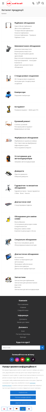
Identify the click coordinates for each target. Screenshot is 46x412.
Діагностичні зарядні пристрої (25, 269)
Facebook (12, 359)
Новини (23, 307)
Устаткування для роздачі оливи (26, 224)
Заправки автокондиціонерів (25, 162)
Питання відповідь (23, 334)
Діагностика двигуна (22, 266)
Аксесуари (32, 60)
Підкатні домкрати (21, 174)
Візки (22, 193)
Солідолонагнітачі (21, 226)
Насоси (27, 193)
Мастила (17, 287)
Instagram (17, 359)
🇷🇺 (29, 409)
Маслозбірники (20, 222)
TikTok (33, 359)
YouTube (22, 359)
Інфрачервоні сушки (21, 145)
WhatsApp (28, 359)
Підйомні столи (20, 37)
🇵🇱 (4, 409)
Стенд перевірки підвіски (23, 205)
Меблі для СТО (33, 110)
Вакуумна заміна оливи (23, 229)
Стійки (17, 193)
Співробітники (23, 310)
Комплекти (18, 63)
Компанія (23, 300)
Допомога (23, 319)
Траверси (32, 35)
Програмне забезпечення (23, 264)
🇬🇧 (10, 409)
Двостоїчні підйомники (22, 28)
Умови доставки (23, 322)
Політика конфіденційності (23, 397)
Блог (23, 331)
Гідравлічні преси (20, 191)
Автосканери (19, 257)
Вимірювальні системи (22, 129)
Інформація (23, 315)
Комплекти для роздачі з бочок (25, 231)
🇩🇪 (16, 409)
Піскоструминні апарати (23, 148)
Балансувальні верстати (23, 51)
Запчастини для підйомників (24, 280)
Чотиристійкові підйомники (24, 31)
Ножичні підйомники (22, 33)
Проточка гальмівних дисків (24, 243)
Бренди (23, 337)
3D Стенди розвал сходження (25, 79)
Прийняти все (23, 392)
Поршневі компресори (22, 95)
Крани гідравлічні (34, 191)
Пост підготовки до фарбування (25, 143)
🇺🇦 (23, 409)
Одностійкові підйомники (23, 26)
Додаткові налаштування (23, 403)
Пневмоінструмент (21, 110)
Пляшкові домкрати (21, 176)
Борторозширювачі (21, 60)
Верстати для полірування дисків (26, 58)
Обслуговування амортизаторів (25, 245)
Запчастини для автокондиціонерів (27, 289)
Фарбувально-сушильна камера (26, 141)
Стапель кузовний (21, 124)
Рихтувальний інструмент (23, 127)
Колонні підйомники (21, 35)
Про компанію (23, 304)
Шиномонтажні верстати (23, 49)
